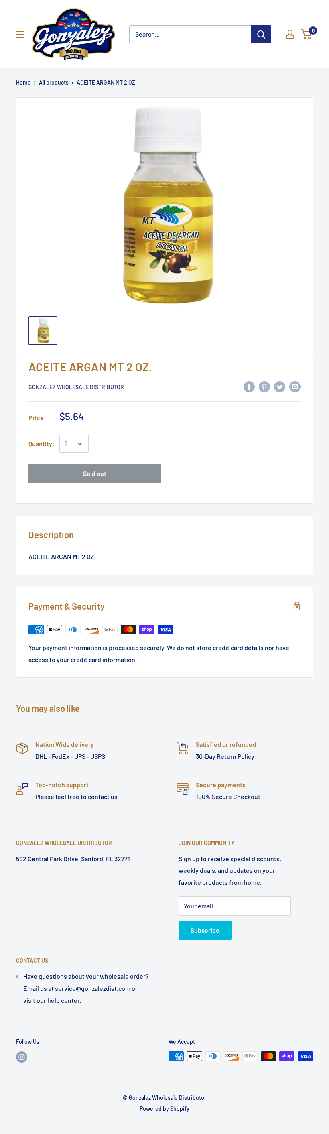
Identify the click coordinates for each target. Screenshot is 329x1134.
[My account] (290, 34)
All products (54, 82)
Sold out (94, 473)
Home (23, 82)
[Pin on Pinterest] (264, 386)
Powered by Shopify (164, 1108)
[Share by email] (295, 386)
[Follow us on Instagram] (21, 1057)
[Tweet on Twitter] (279, 386)
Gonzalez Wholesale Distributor (76, 387)
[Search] (261, 34)
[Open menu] (20, 34)
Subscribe (205, 930)
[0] (306, 34)
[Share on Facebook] (249, 386)
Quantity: (41, 443)
